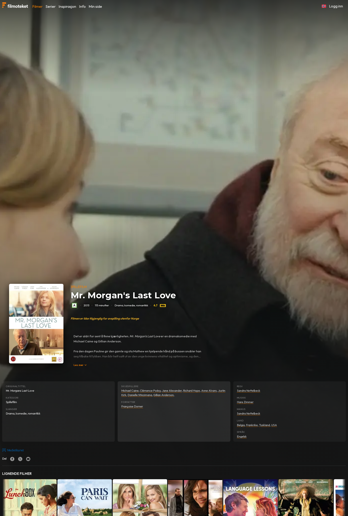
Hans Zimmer (245, 402)
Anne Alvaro (209, 390)
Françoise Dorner (132, 406)
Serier (50, 6)
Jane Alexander (172, 390)
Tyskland (264, 425)
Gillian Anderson (163, 395)
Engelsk (242, 436)
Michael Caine (130, 390)
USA (274, 425)
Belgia (241, 425)
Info (82, 6)
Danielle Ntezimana (140, 395)
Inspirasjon (67, 6)
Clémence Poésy (150, 390)
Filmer (37, 6)
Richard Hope (191, 390)
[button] (324, 6)
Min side (95, 6)
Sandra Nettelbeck (248, 390)
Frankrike (252, 425)
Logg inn (336, 6)
